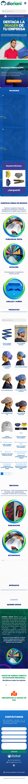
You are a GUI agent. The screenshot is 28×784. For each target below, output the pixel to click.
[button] (25, 3)
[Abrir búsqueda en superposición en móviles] (14, 11)
